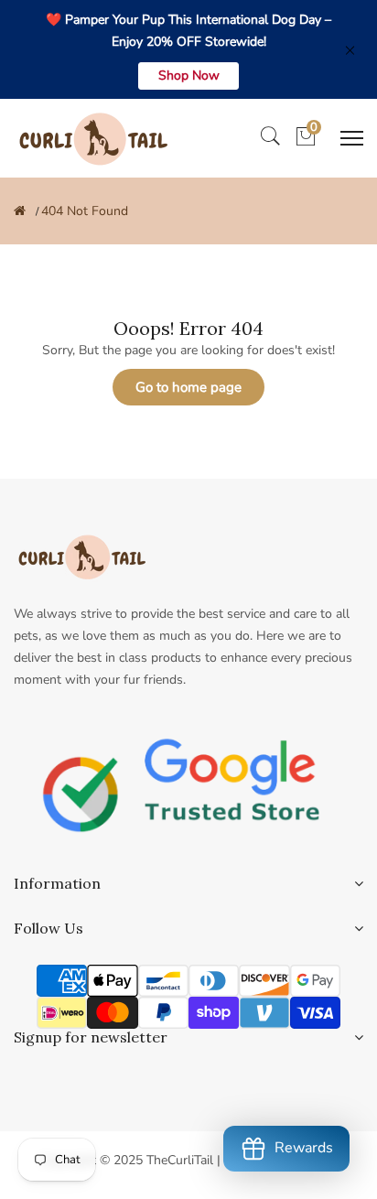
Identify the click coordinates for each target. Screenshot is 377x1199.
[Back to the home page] (20, 211)
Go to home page (188, 387)
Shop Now (189, 75)
